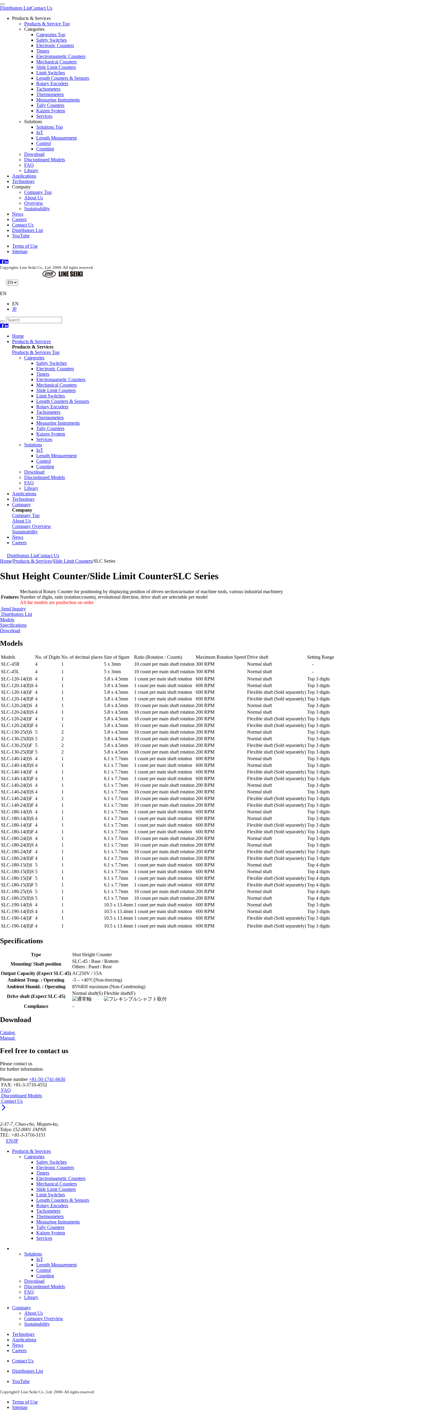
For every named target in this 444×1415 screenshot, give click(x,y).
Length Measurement (56, 137)
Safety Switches (51, 40)
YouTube (21, 235)
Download (34, 154)
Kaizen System (50, 110)
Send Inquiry (13, 608)
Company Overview (43, 1318)
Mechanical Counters (56, 61)
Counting (45, 148)
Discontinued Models (44, 159)
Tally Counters (50, 105)
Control (43, 143)
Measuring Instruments (58, 99)
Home (18, 336)
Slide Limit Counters (56, 67)
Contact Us (41, 8)
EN (9, 1140)
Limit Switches (50, 72)
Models (7, 619)
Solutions (33, 444)
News (17, 214)
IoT (39, 132)
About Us (33, 197)
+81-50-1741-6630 (47, 1079)
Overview (33, 203)
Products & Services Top (36, 352)
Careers (19, 219)
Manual (8, 1037)
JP (14, 309)
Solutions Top (49, 127)
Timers (42, 50)
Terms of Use (25, 246)
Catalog (8, 1032)
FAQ (29, 165)
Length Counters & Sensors (62, 78)
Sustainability (37, 208)
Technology (23, 181)
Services (44, 116)
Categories (34, 357)
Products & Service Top (47, 23)
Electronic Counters (55, 45)
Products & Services (31, 341)
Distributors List (15, 8)
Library (31, 170)
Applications (24, 175)
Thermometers (50, 94)
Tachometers (48, 89)
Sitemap (19, 251)
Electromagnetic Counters (60, 56)
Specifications (13, 625)
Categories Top (50, 34)
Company (21, 504)
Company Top (38, 192)
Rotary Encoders (52, 83)
